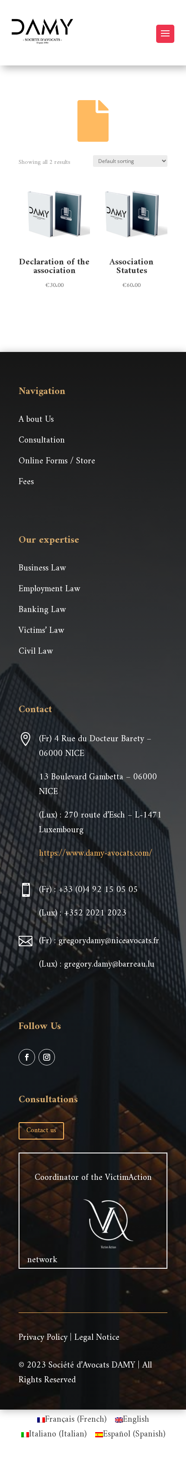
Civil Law (36, 651)
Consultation (42, 440)
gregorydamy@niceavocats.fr (108, 941)
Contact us (41, 1130)
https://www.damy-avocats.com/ (95, 853)
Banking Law (42, 610)
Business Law (42, 568)
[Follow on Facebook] (27, 1057)
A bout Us (36, 419)
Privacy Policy (43, 1337)
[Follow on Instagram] (46, 1057)
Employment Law (49, 589)
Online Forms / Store (57, 461)
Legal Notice (96, 1337)
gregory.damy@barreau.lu (109, 964)
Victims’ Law (41, 630)
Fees (26, 482)
